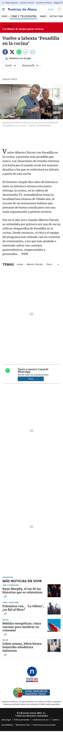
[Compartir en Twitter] (12, 52)
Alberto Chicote (35, 264)
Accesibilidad (7, 725)
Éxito (49, 264)
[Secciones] (3, 9)
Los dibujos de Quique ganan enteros (23, 28)
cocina (20, 264)
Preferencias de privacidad (44, 725)
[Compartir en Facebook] (5, 52)
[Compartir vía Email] (32, 52)
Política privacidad (21, 719)
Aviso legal (6, 719)
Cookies (55, 719)
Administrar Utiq (23, 725)
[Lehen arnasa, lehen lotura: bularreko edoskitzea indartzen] (54, 645)
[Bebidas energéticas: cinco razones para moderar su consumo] (54, 625)
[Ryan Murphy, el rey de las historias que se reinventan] (54, 590)
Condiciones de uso (40, 719)
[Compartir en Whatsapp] (19, 52)
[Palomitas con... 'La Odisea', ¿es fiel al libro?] (54, 608)
